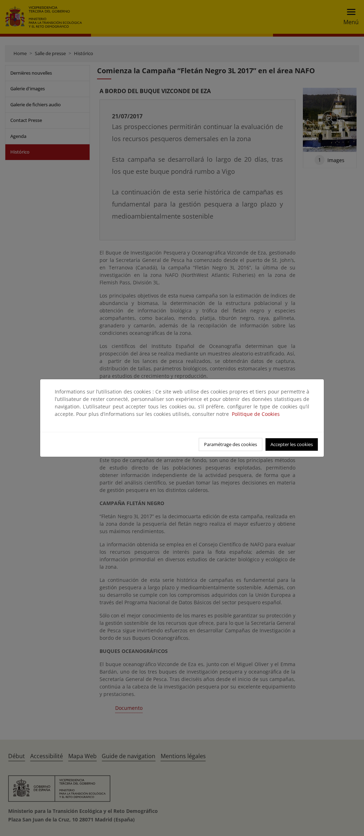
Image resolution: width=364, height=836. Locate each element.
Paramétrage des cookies (230, 444)
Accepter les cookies (292, 444)
